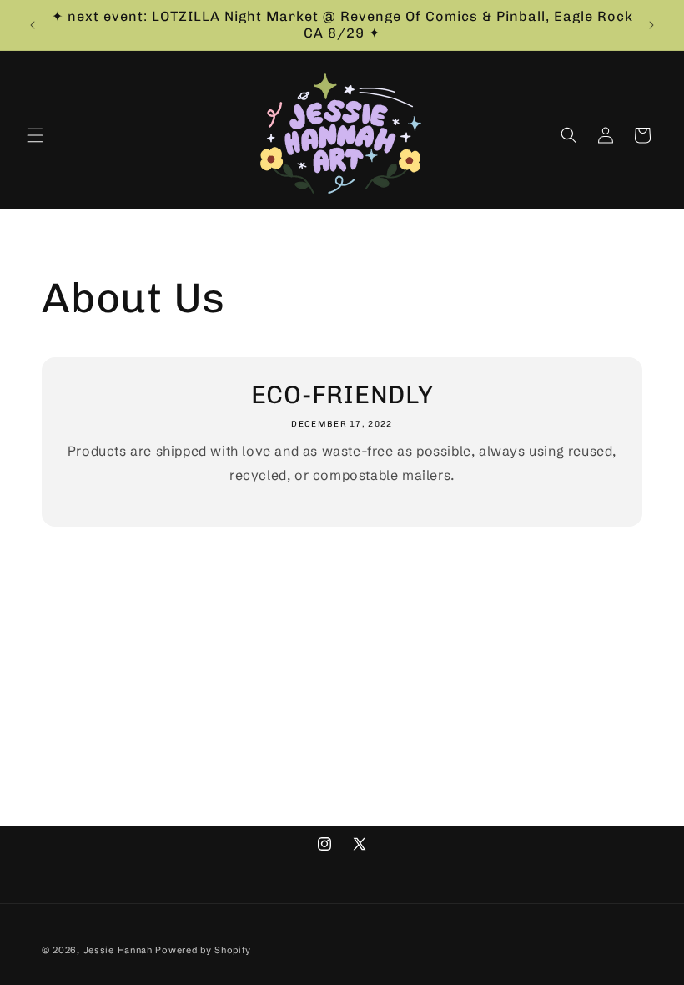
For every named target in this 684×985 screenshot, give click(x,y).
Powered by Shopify (203, 950)
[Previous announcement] (32, 25)
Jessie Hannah (118, 950)
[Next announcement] (651, 25)
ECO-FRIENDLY (342, 395)
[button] (35, 135)
